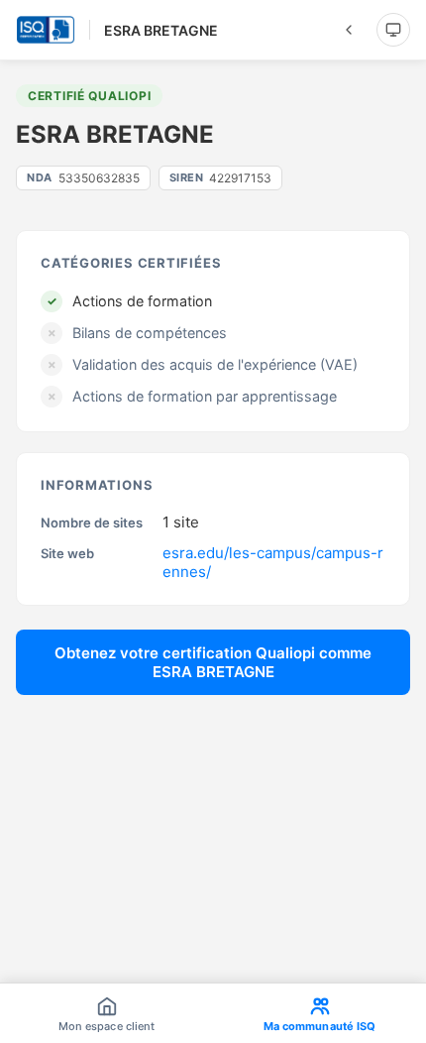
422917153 (220, 178)
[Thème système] (393, 30)
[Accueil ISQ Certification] (45, 30)
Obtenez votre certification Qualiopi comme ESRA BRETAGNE (213, 662)
